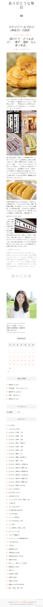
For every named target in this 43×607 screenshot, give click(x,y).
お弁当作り (12, 496)
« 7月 (8, 371)
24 (10, 364)
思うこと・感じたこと (16, 563)
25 (14, 364)
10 (10, 356)
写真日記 (11, 552)
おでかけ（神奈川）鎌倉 (16, 482)
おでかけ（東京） (14, 460)
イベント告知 (13, 517)
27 (21, 364)
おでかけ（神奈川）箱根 (16, 478)
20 (21, 360)
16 (33, 356)
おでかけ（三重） (14, 432)
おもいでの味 (13, 489)
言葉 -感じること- (15, 395)
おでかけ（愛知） (14, 453)
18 (14, 360)
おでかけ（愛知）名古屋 (16, 457)
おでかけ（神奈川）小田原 (21, 35)
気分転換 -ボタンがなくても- (18, 388)
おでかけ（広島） (14, 450)
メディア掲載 (13, 535)
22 (29, 360)
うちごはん (12, 429)
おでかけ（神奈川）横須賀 (17, 471)
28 (25, 364)
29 (29, 364)
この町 (11, 503)
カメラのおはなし (14, 521)
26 (17, 364)
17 (10, 360)
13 (21, 356)
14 (25, 356)
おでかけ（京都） (14, 436)
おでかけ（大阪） (14, 446)
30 (33, 364)
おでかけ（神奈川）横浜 (16, 468)
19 (17, 360)
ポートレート (13, 531)
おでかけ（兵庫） (14, 439)
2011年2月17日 (25, 49)
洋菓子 (11, 577)
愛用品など (12, 567)
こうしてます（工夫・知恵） (18, 499)
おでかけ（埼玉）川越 (16, 443)
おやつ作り (12, 492)
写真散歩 (11, 549)
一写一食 (11, 542)
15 (29, 356)
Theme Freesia (14, 604)
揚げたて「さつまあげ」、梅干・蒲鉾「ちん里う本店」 (21, 42)
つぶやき (11, 514)
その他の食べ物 (14, 510)
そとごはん (12, 506)
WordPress (30, 604)
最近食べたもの (14, 385)
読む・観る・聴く (14, 588)
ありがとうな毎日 (21, 5)
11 (14, 356)
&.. (9, 425)
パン (10, 524)
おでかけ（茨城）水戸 (16, 485)
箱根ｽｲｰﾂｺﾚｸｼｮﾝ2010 (15, 584)
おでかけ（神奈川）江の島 (17, 475)
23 (33, 360)
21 (25, 360)
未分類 (11, 574)
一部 (10, 545)
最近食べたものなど (15, 392)
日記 (10, 570)
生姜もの (11, 581)
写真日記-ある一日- (15, 556)
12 (17, 356)
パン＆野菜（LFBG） (15, 528)
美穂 (16, 49)
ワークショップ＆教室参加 (17, 538)
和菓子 (11, 559)
